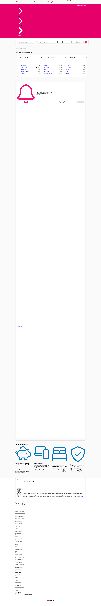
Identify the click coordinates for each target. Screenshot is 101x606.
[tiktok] (25, 504)
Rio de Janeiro (23, 65)
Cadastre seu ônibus (18, 556)
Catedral (16, 544)
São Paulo (45, 65)
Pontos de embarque (18, 569)
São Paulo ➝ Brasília (18, 523)
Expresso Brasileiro (18, 554)
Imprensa (16, 575)
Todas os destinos (18, 526)
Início (24, 1)
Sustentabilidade (18, 585)
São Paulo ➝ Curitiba (19, 516)
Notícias (16, 577)
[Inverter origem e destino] (37, 42)
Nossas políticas (18, 582)
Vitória (45, 69)
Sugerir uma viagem (18, 565)
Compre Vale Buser (18, 567)
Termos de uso (17, 580)
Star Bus (16, 546)
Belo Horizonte (24, 67)
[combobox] (26, 42)
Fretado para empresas (19, 559)
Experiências (37, 1)
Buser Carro (17, 529)
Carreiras (16, 583)
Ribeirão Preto (23, 69)
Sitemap (16, 590)
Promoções (30, 1)
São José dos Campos (48, 73)
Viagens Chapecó (18, 533)
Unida (16, 551)
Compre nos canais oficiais (19, 564)
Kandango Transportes (19, 539)
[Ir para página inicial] (19, 1)
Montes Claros (68, 69)
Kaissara (16, 547)
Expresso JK (17, 536)
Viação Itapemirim (18, 541)
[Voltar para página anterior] (54, 1)
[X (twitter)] (21, 504)
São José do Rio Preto (25, 71)
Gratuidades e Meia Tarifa (19, 587)
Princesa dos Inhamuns (19, 549)
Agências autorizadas (18, 562)
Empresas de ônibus (18, 531)
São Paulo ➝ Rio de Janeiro (20, 513)
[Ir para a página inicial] (19, 502)
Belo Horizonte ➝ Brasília (19, 518)
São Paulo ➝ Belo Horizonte (20, 514)
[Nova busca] (84, 1)
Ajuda (48, 1)
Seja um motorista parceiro (19, 557)
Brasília (67, 73)
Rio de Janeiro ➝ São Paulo (20, 511)
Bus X (16, 534)
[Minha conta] (51, 2)
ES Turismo (17, 552)
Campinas (23, 73)
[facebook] (19, 504)
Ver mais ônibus (22, 74)
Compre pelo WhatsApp (19, 588)
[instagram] (16, 504)
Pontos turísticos (18, 570)
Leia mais (82, 496)
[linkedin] (23, 504)
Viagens (42, 1)
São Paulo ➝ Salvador (19, 521)
